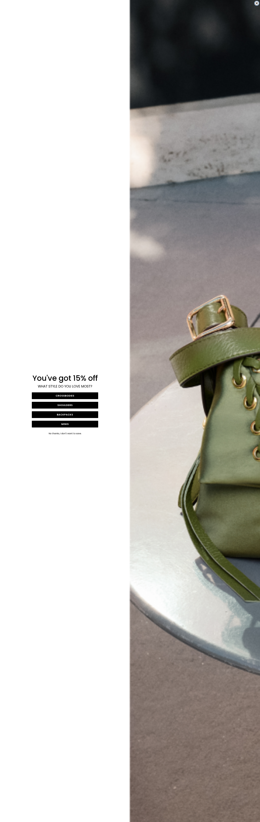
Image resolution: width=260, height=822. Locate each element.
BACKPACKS (65, 414)
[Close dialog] (257, 3)
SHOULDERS (65, 405)
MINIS (65, 424)
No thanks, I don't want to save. (65, 433)
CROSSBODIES (65, 395)
